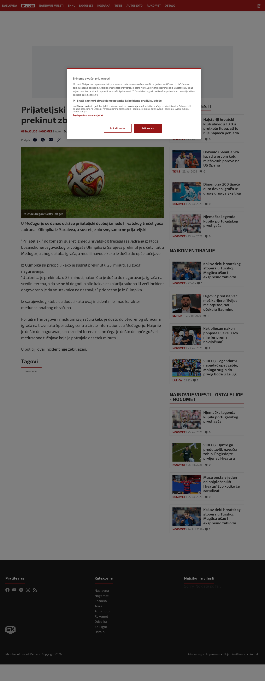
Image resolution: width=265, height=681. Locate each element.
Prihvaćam (148, 128)
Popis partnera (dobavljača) (88, 115)
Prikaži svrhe (117, 128)
